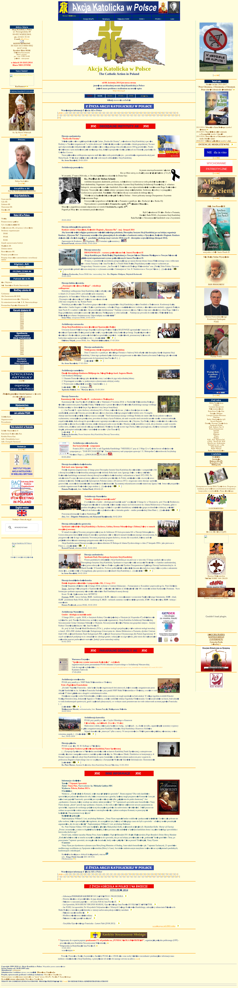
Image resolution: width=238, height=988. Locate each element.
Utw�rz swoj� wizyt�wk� (22, 557)
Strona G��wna (69, 16)
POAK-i (158, 19)
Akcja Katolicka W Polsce (22, 543)
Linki (172, 19)
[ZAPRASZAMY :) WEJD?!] (119, 65)
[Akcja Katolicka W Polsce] (22, 555)
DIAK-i (141, 19)
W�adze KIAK (123, 19)
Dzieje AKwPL (88, 19)
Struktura (106, 19)
